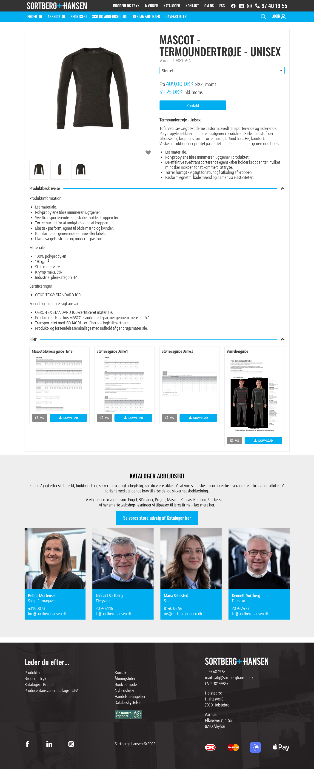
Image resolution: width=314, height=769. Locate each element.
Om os (209, 6)
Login (276, 16)
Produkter (33, 672)
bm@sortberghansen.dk (47, 613)
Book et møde (126, 684)
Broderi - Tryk (35, 678)
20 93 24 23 (240, 608)
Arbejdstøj (56, 16)
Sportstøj (79, 16)
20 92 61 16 (104, 608)
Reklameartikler (146, 16)
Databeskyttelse (127, 702)
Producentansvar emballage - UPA (51, 690)
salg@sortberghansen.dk (233, 677)
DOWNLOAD (70, 418)
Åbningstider (125, 678)
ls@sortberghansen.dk (114, 613)
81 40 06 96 (173, 608)
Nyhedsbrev (124, 690)
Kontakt (192, 6)
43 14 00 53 (36, 608)
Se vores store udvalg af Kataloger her (157, 517)
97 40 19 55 (274, 5)
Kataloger (171, 6)
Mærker (151, 6)
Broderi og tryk (126, 6)
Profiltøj (34, 16)
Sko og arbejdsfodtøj (109, 16)
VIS (42, 418)
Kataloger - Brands (39, 684)
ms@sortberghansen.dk (183, 613)
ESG (222, 6)
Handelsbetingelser (130, 696)
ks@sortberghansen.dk (250, 613)
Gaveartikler (176, 16)
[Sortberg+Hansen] (236, 661)
